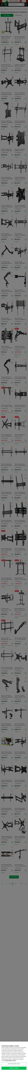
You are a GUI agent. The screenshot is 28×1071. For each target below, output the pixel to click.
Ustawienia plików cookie (14, 1063)
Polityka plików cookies (10, 1060)
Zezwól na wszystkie (14, 1068)
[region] (14, 1056)
